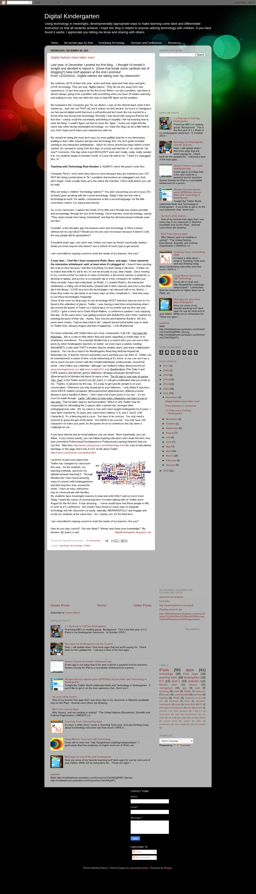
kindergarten (192, 677)
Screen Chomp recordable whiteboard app (88, 661)
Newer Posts (60, 605)
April (169, 451)
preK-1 (176, 681)
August (170, 433)
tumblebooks (164, 724)
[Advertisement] (101, 576)
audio (177, 714)
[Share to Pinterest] (126, 541)
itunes (179, 718)
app (184, 688)
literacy (193, 684)
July (168, 437)
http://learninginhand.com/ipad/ (176, 605)
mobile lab (189, 718)
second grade (170, 721)
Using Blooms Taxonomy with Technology (88, 739)
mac (161, 701)
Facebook (174, 701)
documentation (191, 714)
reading (163, 698)
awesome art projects (171, 597)
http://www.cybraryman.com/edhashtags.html (99, 445)
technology (76, 545)
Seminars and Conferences (146, 42)
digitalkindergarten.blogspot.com (133, 532)
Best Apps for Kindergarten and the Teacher (89, 644)
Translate (185, 745)
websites (55, 774)
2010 (166, 470)
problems (201, 718)
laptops (198, 708)
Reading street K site (170, 609)
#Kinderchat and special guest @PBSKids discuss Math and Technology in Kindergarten (187, 193)
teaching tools (168, 677)
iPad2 (176, 698)
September (172, 428)
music (177, 704)
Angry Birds (190, 704)
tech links (164, 601)
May (168, 446)
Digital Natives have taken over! (73, 57)
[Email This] (112, 541)
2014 (166, 379)
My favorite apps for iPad (78, 42)
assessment (164, 714)
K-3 (161, 681)
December (172, 397)
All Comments (143, 857)
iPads (164, 670)
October (171, 423)
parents (197, 694)
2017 (166, 365)
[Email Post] (106, 540)
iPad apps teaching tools (171, 708)
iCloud (170, 718)
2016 (166, 370)
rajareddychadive (139, 868)
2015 (166, 375)
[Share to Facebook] (122, 541)
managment (166, 688)
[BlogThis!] (116, 541)
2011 (166, 393)
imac (189, 708)
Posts (138, 851)
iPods (187, 701)
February (171, 460)
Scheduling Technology (112, 42)
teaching (64, 545)
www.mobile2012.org (96, 369)
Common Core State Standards (173, 711)
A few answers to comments (180, 406)
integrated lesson (193, 698)
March (170, 455)
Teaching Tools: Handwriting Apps (83, 721)
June (169, 442)
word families (199, 724)
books (166, 694)
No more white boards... (65, 697)
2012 (166, 388)
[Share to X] (119, 541)
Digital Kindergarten (71, 16)
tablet (198, 721)
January (171, 465)
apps (190, 670)
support (187, 721)
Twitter (87, 545)
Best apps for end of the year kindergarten (88, 756)
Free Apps (190, 673)
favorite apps (168, 684)
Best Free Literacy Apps (65, 709)
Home (54, 42)
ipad (197, 688)
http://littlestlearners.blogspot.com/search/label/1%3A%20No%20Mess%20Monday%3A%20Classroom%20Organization (182, 616)
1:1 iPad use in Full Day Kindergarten (85, 626)
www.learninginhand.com (65, 369)
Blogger (168, 868)
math (176, 691)
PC (200, 704)
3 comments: (94, 540)
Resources (174, 42)
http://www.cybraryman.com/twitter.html (73, 452)
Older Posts (143, 605)
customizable (181, 694)
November (172, 419)
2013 (166, 384)
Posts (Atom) (73, 612)
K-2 (200, 711)
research (200, 691)
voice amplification (182, 724)
